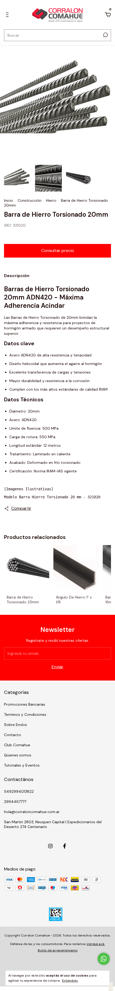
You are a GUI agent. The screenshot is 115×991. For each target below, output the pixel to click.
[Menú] (8, 14)
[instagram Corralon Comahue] (50, 846)
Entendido (70, 980)
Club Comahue (17, 745)
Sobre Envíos (15, 724)
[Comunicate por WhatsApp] (104, 959)
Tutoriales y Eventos (22, 765)
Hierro (51, 200)
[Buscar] (105, 35)
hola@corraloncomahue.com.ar (32, 811)
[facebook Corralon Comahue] (64, 846)
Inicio (8, 200)
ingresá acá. (96, 944)
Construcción (29, 200)
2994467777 (15, 801)
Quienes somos (17, 755)
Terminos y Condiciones (25, 714)
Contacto (12, 734)
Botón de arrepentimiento (58, 950)
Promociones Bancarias (24, 704)
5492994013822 (19, 791)
